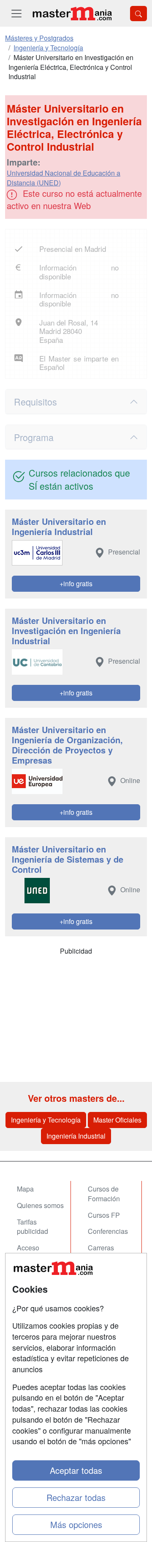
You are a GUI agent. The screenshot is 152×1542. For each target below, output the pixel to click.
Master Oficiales (117, 1120)
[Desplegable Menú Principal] (16, 13)
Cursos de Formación (104, 1193)
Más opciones (76, 1524)
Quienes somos (40, 1205)
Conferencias (108, 1231)
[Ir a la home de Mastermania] (71, 13)
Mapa (25, 1189)
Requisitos (35, 401)
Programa (34, 437)
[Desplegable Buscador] (138, 13)
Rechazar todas (76, 1497)
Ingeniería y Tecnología (46, 1120)
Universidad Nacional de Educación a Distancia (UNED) (63, 178)
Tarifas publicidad (32, 1226)
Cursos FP (104, 1215)
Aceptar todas (76, 1470)
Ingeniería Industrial (76, 1136)
